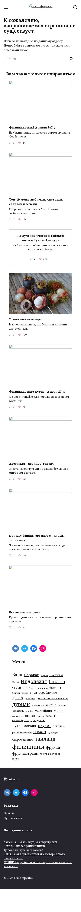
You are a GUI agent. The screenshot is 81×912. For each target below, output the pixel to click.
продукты (38, 720)
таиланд (45, 738)
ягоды (15, 758)
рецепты (59, 726)
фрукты (53, 747)
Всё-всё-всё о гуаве (24, 612)
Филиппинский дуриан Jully (32, 127)
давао (17, 697)
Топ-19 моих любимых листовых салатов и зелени (36, 202)
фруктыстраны (25, 753)
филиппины (28, 746)
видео (25, 692)
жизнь (51, 705)
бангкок (16, 692)
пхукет (44, 725)
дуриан (21, 704)
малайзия (43, 710)
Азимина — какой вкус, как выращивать (30, 842)
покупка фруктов (20, 720)
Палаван (57, 681)
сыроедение (22, 739)
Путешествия (13, 818)
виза (33, 692)
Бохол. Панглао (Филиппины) (24, 846)
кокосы (18, 710)
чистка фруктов (50, 753)
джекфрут (30, 698)
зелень (62, 705)
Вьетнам (56, 675)
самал (39, 731)
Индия (15, 682)
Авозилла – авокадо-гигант (31, 463)
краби (29, 711)
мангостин (17, 715)
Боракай (31, 675)
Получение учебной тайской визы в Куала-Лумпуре (40, 238)
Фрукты (9, 813)
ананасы (43, 688)
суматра (53, 732)
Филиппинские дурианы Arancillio (37, 391)
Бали (17, 674)
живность (38, 705)
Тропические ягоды (25, 319)
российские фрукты (22, 732)
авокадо (30, 687)
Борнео (44, 675)
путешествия (24, 725)
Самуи (16, 688)
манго (59, 710)
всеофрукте (48, 692)
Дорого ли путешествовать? (23, 850)
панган (40, 715)
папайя (50, 715)
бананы (55, 688)
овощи (30, 715)
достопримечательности (52, 698)
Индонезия (34, 681)
